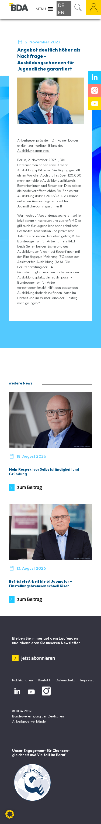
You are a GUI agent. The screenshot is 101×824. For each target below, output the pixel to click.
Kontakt (44, 680)
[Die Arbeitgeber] (18, 9)
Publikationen (22, 680)
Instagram (45, 696)
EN (61, 12)
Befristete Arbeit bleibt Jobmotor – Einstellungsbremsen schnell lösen (40, 583)
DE (61, 5)
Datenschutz (65, 680)
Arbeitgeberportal (93, 7)
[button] (9, 814)
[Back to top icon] (90, 813)
